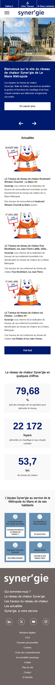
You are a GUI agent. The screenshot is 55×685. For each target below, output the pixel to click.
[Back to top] (48, 680)
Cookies (28, 647)
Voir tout (27, 350)
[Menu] (6, 12)
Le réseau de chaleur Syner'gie (24, 596)
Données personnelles (27, 642)
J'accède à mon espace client (40, 557)
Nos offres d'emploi (15, 558)
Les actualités (13, 606)
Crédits (27, 662)
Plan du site (27, 667)
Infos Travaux (27, 6)
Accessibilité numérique (27, 657)
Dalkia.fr (9, 6)
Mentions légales (28, 632)
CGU (27, 637)
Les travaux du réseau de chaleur (26, 601)
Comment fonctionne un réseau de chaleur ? (15, 532)
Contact (27, 672)
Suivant (34, 123)
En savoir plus (27, 106)
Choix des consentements (27, 652)
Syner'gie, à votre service (20, 610)
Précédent (21, 123)
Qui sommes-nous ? (17, 591)
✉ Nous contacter (46, 6)
